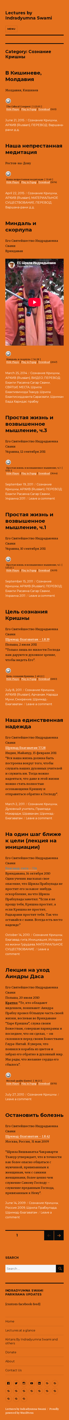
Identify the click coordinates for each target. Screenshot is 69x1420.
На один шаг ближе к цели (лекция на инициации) (33, 840)
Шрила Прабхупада (41, 1207)
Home (9, 1321)
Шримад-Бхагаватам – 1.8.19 (27, 639)
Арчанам (38, 694)
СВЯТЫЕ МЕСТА (17, 387)
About (10, 1361)
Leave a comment (42, 498)
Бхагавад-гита (16, 939)
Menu (11, 28)
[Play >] (8, 101)
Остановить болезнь (34, 1115)
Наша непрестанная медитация (33, 149)
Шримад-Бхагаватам (21, 1212)
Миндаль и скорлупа (20, 226)
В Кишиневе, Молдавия (23, 76)
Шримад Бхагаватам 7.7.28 (25, 748)
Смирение (23, 699)
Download (44, 109)
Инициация (37, 939)
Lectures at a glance (20, 1330)
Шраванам (30, 813)
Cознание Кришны (42, 120)
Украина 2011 (15, 498)
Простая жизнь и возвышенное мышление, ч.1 (29, 520)
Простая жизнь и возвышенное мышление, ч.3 (29, 423)
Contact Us (13, 1370)
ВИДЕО (37, 378)
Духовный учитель (19, 809)
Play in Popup (28, 109)
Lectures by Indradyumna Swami (28, 15)
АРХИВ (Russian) (17, 125)
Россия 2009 (15, 1207)
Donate (10, 1352)
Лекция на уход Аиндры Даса (27, 973)
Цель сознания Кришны (26, 614)
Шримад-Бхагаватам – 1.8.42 (27, 1136)
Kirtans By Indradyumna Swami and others (31, 1341)
